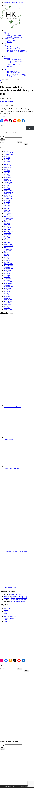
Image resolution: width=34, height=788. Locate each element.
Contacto (2, 81)
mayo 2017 (7, 255)
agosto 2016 (7, 270)
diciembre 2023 (8, 180)
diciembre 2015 (8, 282)
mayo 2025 (7, 158)
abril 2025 (6, 159)
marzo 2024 (7, 176)
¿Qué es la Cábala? (7, 102)
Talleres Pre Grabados (13, 40)
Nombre (2, 136)
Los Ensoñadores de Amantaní (16, 50)
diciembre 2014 (8, 299)
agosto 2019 (7, 220)
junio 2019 (7, 223)
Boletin (6, 613)
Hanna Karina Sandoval (10, 616)
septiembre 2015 (8, 286)
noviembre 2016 (8, 265)
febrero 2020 (7, 213)
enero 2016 (7, 280)
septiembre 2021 (8, 198)
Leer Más (2, 116)
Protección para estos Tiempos (12, 407)
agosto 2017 (7, 251)
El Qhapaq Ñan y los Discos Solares (17, 51)
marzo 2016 (7, 277)
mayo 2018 (7, 238)
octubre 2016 (7, 267)
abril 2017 (6, 257)
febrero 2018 (7, 241)
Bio (5, 32)
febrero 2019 (7, 228)
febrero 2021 (7, 207)
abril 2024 (6, 174)
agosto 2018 (7, 234)
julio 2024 (6, 169)
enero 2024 (7, 179)
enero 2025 (7, 161)
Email (1, 138)
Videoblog (7, 621)
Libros (5, 45)
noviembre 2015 (8, 283)
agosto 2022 (7, 193)
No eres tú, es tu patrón (14, 594)
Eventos (9, 42)
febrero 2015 (7, 296)
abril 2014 (6, 306)
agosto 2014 (7, 304)
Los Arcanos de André (13, 48)
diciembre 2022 (8, 190)
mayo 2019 (7, 224)
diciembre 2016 (8, 264)
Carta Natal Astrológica (14, 35)
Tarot (5, 619)
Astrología (7, 34)
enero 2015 (7, 298)
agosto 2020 (7, 210)
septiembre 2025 (8, 154)
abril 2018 (6, 239)
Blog (5, 43)
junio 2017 (7, 254)
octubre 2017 (7, 247)
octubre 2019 (7, 216)
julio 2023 (6, 185)
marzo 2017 (7, 259)
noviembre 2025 (8, 153)
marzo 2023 (7, 189)
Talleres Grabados (9, 618)
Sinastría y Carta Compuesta (15, 37)
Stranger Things (8, 439)
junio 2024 (7, 171)
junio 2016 (7, 273)
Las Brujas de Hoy (12, 47)
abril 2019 (6, 226)
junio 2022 (7, 195)
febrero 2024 (7, 177)
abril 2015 (6, 293)
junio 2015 (7, 291)
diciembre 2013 (8, 309)
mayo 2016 (7, 275)
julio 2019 (6, 221)
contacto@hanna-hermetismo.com (13, 2)
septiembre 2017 (8, 249)
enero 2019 (7, 229)
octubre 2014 (7, 303)
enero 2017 (7, 262)
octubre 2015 (7, 285)
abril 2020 (6, 211)
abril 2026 (6, 151)
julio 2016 (6, 272)
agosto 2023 (7, 184)
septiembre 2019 (8, 218)
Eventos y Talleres (9, 38)
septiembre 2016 (8, 268)
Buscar (2, 125)
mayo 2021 (7, 202)
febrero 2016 (7, 278)
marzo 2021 (7, 205)
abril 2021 (6, 203)
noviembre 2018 (8, 231)
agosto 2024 (7, 167)
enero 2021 (7, 208)
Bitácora (6, 610)
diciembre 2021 (8, 197)
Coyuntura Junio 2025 (10, 587)
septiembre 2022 (8, 192)
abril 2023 (6, 187)
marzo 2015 (7, 295)
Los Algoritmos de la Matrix (19, 596)
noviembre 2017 (8, 246)
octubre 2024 (7, 164)
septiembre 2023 (8, 182)
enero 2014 (7, 308)
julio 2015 (6, 290)
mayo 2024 (7, 172)
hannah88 (6, 596)
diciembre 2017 (8, 244)
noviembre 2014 (8, 301)
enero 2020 (7, 215)
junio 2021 (7, 200)
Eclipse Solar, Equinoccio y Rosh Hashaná (16, 551)
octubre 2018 (7, 233)
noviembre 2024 (8, 163)
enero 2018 (7, 242)
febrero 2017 (7, 260)
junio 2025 (7, 156)
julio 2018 (6, 236)
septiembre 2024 (8, 166)
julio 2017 (6, 252)
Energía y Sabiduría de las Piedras (13, 468)
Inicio (5, 30)
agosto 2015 (7, 288)
